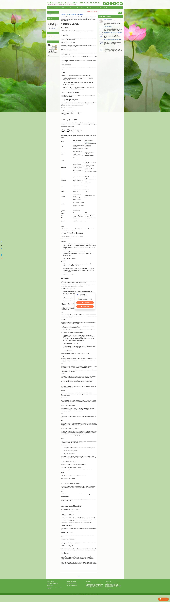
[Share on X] (1, 245)
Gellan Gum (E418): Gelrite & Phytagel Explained (54, 588)
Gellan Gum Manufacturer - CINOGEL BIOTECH (73, 2)
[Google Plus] (111, 4)
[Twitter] (107, 4)
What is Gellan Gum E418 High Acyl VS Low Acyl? (64, 7)
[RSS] (121, 4)
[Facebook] (104, 4)
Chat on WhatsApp (86, 302)
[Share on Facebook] (1, 242)
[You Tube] (117, 4)
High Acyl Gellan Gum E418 (72, 583)
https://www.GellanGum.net (52, 583)
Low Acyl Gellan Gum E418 (72, 585)
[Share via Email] (1, 258)
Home (49, 7)
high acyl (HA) (88, 142)
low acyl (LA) (76, 142)
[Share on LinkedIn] (1, 248)
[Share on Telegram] (1, 255)
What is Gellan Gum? (108, 19)
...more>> (54, 28)
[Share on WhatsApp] (1, 252)
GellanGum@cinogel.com (111, 587)
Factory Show (99, 7)
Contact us (107, 7)
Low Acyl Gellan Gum (52, 38)
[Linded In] (114, 4)
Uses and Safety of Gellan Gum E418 (72, 14)
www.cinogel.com (109, 589)
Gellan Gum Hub (50, 585)
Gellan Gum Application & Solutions (86, 7)
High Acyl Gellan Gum (52, 35)
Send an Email (86, 306)
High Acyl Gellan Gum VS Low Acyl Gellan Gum (113, 32)
